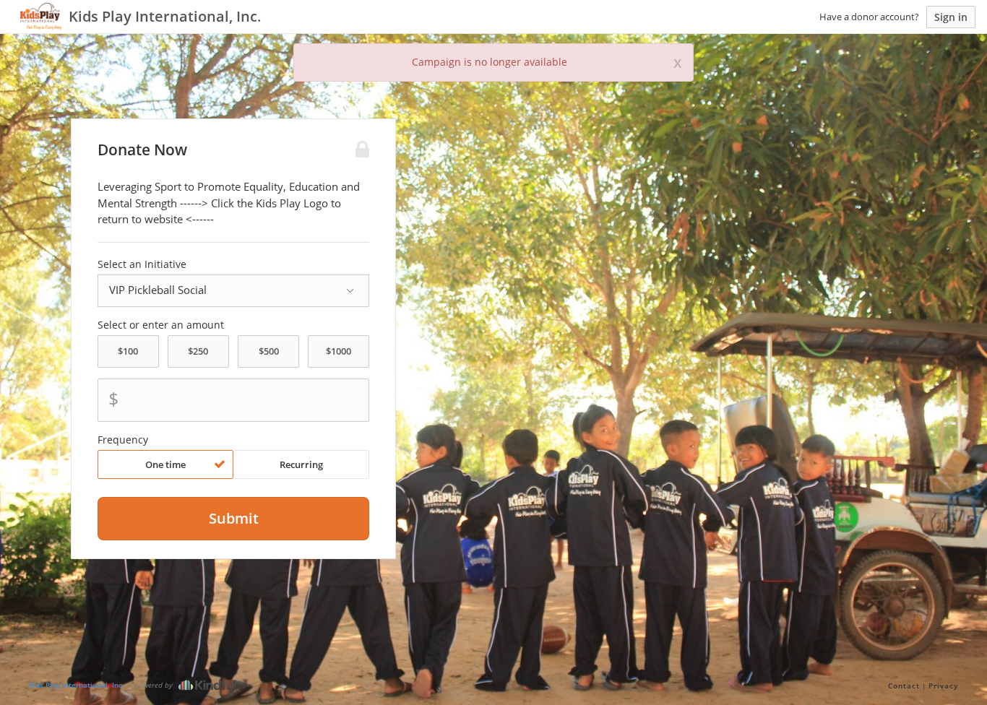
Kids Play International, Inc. (76, 685)
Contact (904, 685)
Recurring (301, 464)
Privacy (943, 685)
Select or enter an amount (161, 325)
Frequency (123, 439)
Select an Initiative (142, 264)
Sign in (950, 17)
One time (165, 464)
